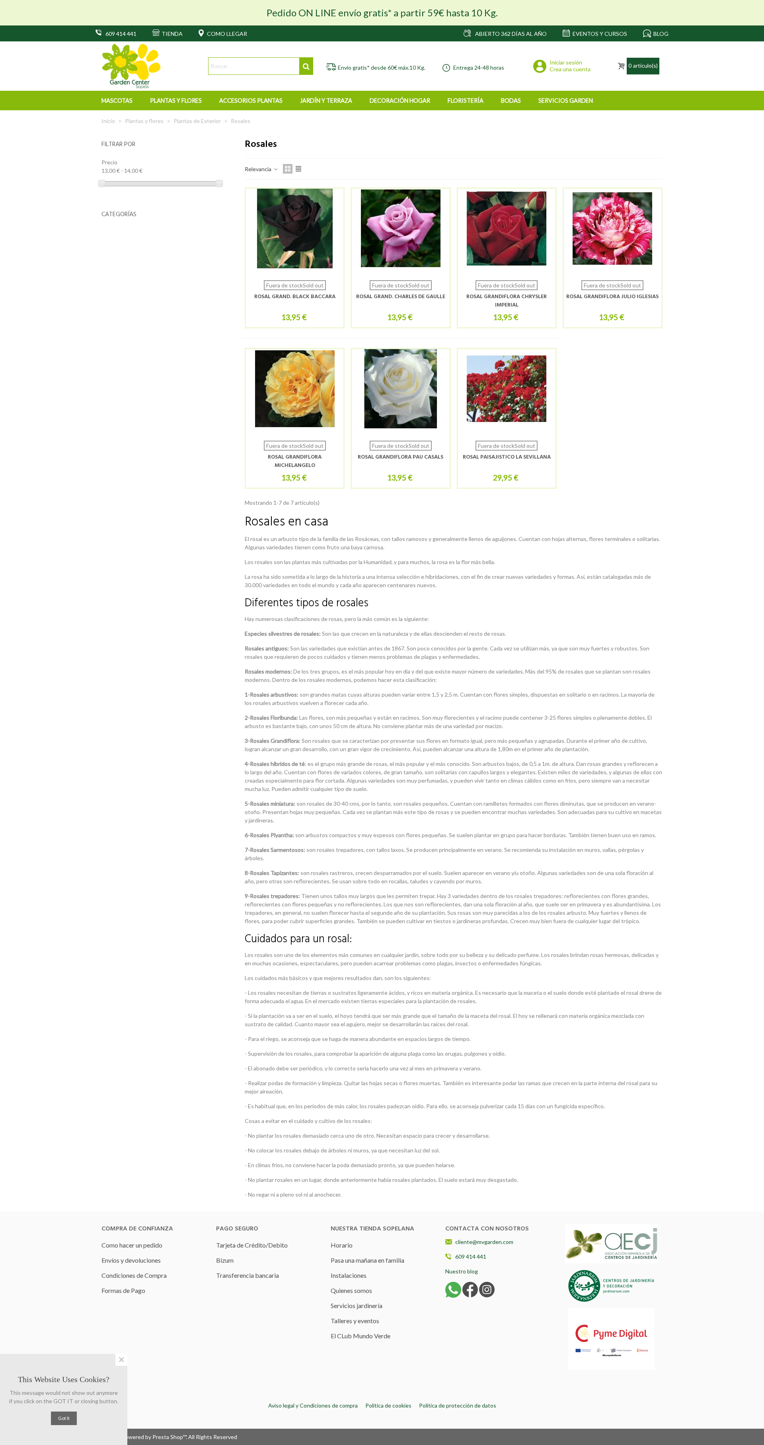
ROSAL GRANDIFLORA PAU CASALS (400, 457)
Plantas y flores (176, 100)
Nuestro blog (461, 1271)
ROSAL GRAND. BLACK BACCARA (294, 297)
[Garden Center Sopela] (131, 66)
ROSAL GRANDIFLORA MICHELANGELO (295, 461)
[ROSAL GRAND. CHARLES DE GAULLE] (400, 228)
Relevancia (259, 169)
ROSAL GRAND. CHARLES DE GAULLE (400, 297)
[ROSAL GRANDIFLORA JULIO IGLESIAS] (612, 228)
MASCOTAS (117, 100)
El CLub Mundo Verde (360, 1336)
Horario (342, 1245)
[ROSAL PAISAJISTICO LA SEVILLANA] (506, 389)
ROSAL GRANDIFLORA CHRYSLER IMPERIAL (506, 301)
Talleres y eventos (355, 1320)
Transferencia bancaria (247, 1275)
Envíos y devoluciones (131, 1260)
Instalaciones (348, 1275)
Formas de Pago (123, 1290)
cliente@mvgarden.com (484, 1241)
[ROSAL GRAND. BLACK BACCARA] (294, 228)
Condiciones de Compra (134, 1275)
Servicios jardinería (356, 1305)
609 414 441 (470, 1256)
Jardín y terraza (326, 100)
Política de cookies (388, 1405)
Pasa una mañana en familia (367, 1260)
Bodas (511, 100)
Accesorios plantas (251, 100)
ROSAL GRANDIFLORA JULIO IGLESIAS (612, 297)
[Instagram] (487, 1288)
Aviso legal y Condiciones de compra (313, 1405)
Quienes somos (351, 1290)
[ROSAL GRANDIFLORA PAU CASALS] (400, 389)
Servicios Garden (565, 100)
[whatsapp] (453, 1288)
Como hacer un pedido (131, 1245)
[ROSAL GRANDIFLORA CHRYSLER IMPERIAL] (506, 228)
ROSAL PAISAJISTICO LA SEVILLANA (507, 457)
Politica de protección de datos (457, 1405)
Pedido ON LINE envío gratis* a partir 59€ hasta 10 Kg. (382, 12)
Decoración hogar (400, 100)
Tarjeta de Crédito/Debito (252, 1245)
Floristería (465, 100)
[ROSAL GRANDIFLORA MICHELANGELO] (294, 389)
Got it (64, 1418)
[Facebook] (470, 1288)
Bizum (225, 1260)
